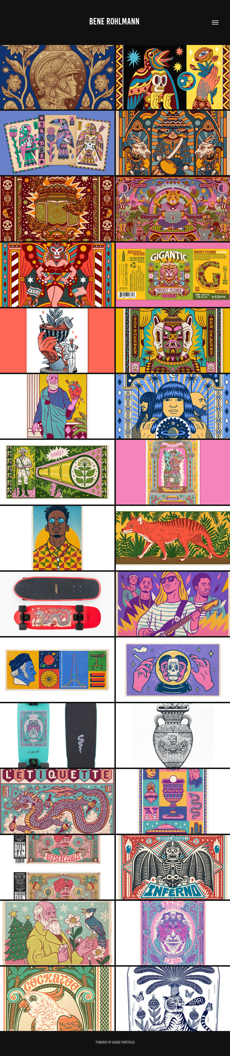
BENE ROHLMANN (115, 21)
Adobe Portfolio (123, 1042)
